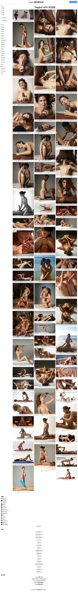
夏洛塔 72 (5, 498)
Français (3, 42)
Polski (2, 49)
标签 (3, 14)
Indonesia (3, 68)
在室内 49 (39, 569)
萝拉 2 (4, 519)
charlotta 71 (39, 532)
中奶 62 (39, 556)
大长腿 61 (39, 561)
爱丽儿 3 (5, 502)
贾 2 (4, 515)
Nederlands (3, 40)
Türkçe (2, 24)
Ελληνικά (3, 62)
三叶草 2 (5, 508)
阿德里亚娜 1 (6, 524)
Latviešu (3, 44)
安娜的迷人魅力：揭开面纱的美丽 (39, 579)
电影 (3, 10)
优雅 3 (4, 504)
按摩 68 (39, 548)
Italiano (2, 55)
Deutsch (3, 51)
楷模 (3, 12)
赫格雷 (39, 582)
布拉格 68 (39, 545)
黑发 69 (39, 542)
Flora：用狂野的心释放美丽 (39, 580)
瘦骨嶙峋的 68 (39, 550)
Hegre (36, 2)
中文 (2, 66)
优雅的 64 (39, 553)
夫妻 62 (39, 558)
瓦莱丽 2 (5, 522)
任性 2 (4, 506)
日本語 (2, 35)
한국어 (2, 64)
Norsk (2, 38)
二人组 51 (39, 566)
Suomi (2, 27)
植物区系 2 (5, 513)
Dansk (2, 31)
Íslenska (3, 29)
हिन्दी (2, 73)
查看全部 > (39, 526)
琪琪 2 (4, 517)
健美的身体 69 (39, 537)
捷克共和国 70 (39, 534)
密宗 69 (39, 540)
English (2, 33)
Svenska (3, 53)
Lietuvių (2, 46)
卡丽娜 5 (5, 500)
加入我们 (73, 2)
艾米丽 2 (5, 511)
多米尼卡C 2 (5, 509)
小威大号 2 (5, 520)
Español (3, 60)
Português (3, 57)
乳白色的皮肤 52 (39, 564)
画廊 (3, 8)
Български (3, 71)
